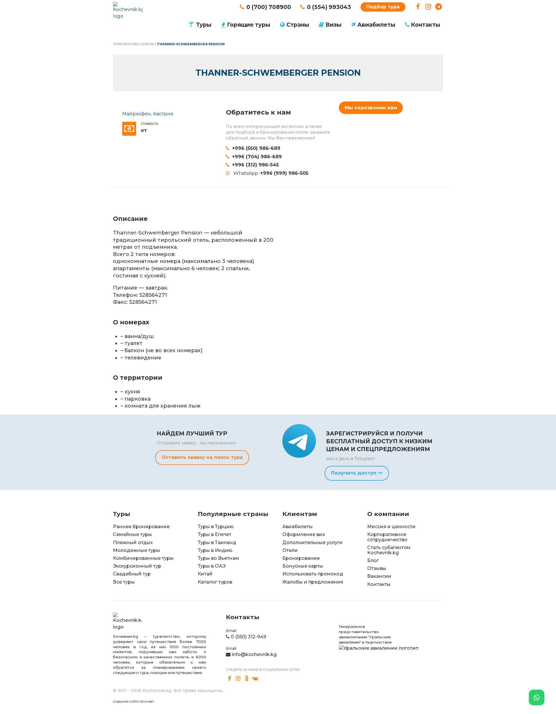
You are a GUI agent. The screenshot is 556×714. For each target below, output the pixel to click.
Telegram (438, 7)
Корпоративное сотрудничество (387, 537)
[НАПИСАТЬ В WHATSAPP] (536, 697)
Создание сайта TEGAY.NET (133, 701)
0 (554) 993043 (329, 6)
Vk (255, 678)
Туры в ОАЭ (212, 566)
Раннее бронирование (141, 526)
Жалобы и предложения (312, 582)
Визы (333, 24)
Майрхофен (136, 114)
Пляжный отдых (133, 542)
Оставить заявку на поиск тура (202, 457)
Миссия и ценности (391, 526)
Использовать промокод (312, 574)
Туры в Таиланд (217, 542)
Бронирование (301, 558)
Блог (373, 560)
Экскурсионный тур (137, 566)
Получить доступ (354, 473)
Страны (297, 24)
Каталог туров (215, 582)
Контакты (425, 24)
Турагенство (126, 44)
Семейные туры (132, 534)
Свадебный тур (132, 574)
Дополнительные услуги (312, 542)
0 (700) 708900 (268, 6)
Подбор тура (383, 7)
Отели (148, 44)
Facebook (418, 7)
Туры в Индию (215, 550)
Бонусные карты (302, 566)
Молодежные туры (136, 550)
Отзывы (376, 568)
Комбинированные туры (143, 558)
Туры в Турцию (216, 526)
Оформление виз (303, 534)
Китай (205, 574)
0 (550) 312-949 (248, 636)
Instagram (428, 7)
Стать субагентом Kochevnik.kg (389, 550)
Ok (246, 678)
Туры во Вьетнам (218, 558)
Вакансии (379, 576)
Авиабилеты (376, 24)
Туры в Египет (214, 534)
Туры (203, 24)
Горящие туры (248, 24)
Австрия (163, 114)
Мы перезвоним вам (371, 107)
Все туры (124, 582)
